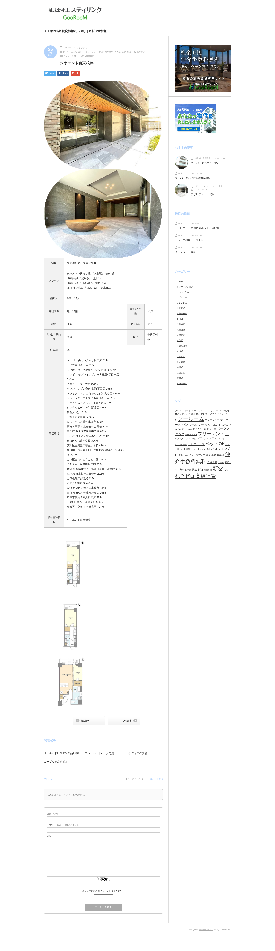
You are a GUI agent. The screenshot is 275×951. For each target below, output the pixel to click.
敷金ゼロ (197, 469)
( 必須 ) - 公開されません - (63, 825)
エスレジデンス (183, 414)
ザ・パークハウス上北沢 (205, 162)
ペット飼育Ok (186, 449)
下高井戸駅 (182, 313)
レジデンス (82, 48)
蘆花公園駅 (182, 383)
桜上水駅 (181, 373)
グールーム (68, 52)
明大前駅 (181, 362)
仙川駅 (180, 319)
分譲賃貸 (206, 158)
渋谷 (226, 470)
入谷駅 (117, 52)
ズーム (225, 424)
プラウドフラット (209, 438)
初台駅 (180, 340)
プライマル (191, 439)
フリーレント (91, 52)
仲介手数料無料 (106, 52)
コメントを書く (71, 56)
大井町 (221, 462)
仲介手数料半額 (215, 455)
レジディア (199, 455)
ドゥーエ (211, 429)
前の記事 (85, 720)
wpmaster (89, 56)
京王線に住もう (206, 929)
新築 (124, 52)
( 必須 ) (53, 814)
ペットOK (215, 443)
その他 (180, 281)
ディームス (187, 429)
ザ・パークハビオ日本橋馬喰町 (193, 177)
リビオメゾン (199, 449)
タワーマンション (185, 287)
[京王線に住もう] (76, 13)
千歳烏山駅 (182, 346)
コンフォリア (212, 420)
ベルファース (196, 444)
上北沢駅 (181, 308)
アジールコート (183, 410)
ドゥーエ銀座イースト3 (189, 239)
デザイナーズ (69, 48)
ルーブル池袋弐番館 (56, 761)
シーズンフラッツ (198, 424)
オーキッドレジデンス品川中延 (62, 753)
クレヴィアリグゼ (210, 414)
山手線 (188, 470)
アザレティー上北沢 (202, 194)
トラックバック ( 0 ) (135, 779)
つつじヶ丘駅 (183, 292)
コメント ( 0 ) (156, 779)
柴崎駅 (180, 367)
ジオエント (79, 52)
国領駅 (180, 351)
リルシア (210, 449)
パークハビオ (191, 434)
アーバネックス (199, 410)
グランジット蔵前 (185, 251)
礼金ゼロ (131, 52)
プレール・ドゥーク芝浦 (99, 753)
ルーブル (188, 455)
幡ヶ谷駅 (181, 356)
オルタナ (195, 414)
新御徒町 (208, 470)
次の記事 (127, 720)
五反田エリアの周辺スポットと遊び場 (197, 227)
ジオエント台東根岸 (79, 519)
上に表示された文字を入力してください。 (103, 891)
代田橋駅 (181, 324)
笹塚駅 (180, 378)
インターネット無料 (219, 410)
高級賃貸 (140, 52)
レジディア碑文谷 (136, 753)
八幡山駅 (198, 158)
